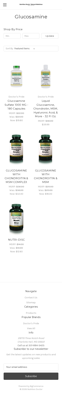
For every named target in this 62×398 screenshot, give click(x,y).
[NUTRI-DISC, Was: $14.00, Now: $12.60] (16, 219)
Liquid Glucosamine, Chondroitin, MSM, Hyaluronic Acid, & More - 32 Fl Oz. (45, 108)
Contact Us (31, 297)
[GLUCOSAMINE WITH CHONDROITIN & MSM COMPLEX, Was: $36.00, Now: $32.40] (16, 150)
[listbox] (25, 48)
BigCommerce (36, 386)
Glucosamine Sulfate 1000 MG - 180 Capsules (16, 104)
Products (31, 313)
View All (31, 328)
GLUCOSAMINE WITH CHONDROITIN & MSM (45, 176)
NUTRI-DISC (16, 239)
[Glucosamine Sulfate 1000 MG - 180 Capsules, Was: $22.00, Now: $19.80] (16, 76)
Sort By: (9, 48)
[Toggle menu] (4, 4)
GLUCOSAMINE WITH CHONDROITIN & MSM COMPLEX (16, 176)
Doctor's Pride (31, 323)
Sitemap (31, 302)
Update (49, 35)
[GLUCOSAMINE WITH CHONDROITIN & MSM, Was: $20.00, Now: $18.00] (45, 150)
